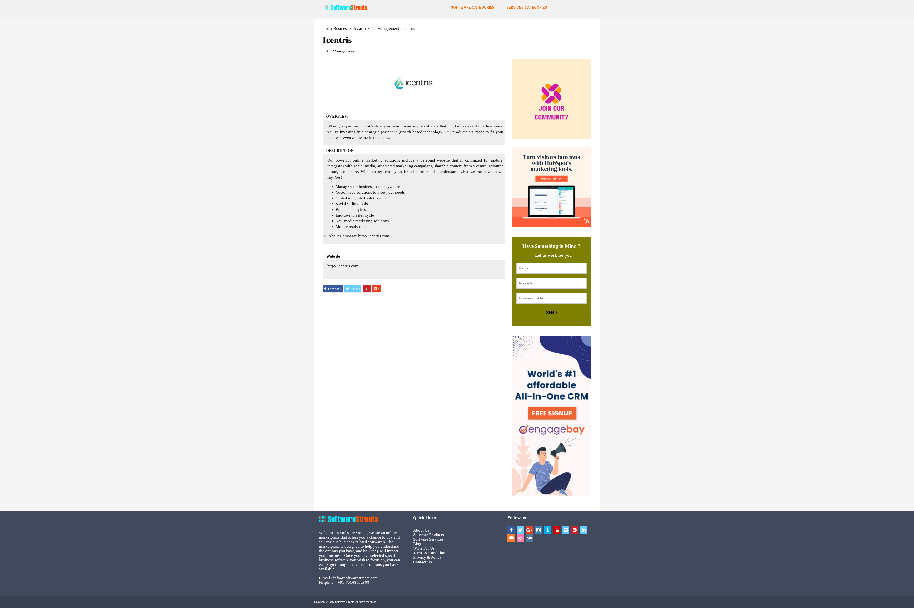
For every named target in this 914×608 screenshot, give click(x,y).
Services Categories (526, 7)
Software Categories (472, 7)
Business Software (348, 28)
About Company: (342, 236)
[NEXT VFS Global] (909, 292)
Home (326, 28)
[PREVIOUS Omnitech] (5, 292)
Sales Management (383, 28)
